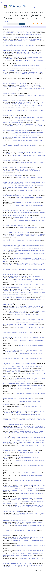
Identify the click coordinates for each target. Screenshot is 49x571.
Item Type (25, 26)
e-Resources (43, 7)
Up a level (7, 21)
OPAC (35, 7)
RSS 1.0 (39, 23)
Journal (38, 7)
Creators (21, 26)
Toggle (2, 2)
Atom (35, 23)
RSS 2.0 (43, 23)
